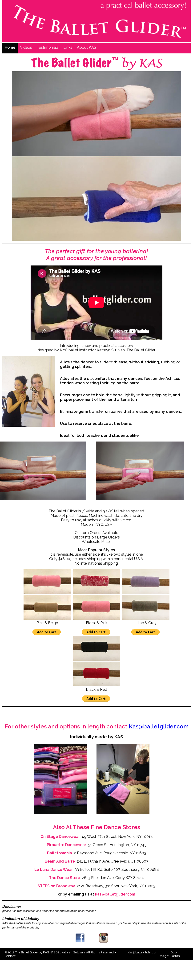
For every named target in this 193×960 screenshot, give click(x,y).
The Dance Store (64, 878)
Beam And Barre (60, 861)
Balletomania (59, 853)
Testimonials (48, 47)
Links (67, 47)
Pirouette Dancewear (66, 845)
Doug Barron (175, 954)
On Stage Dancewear (60, 836)
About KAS (86, 47)
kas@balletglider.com (115, 894)
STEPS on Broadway (56, 886)
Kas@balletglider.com (159, 726)
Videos (26, 47)
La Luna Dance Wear (53, 869)
